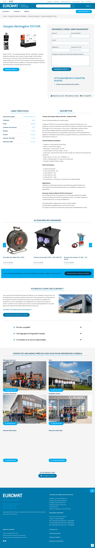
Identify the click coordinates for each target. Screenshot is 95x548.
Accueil (5, 16)
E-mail (54, 40)
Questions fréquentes (55, 533)
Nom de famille (76, 33)
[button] (70, 1)
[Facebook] (10, 1)
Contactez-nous (53, 529)
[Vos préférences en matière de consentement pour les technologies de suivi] (92, 545)
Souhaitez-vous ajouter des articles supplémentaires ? (68, 54)
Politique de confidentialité (56, 541)
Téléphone (55, 47)
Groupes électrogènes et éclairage (17, 16)
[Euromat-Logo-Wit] (24, 495)
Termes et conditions (54, 537)
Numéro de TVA (76, 47)
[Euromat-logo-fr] (16, 5)
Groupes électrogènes (33, 16)
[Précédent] (4, 245)
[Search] (72, 6)
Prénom (54, 33)
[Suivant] (90, 245)
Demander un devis (60, 69)
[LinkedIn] (12, 1)
